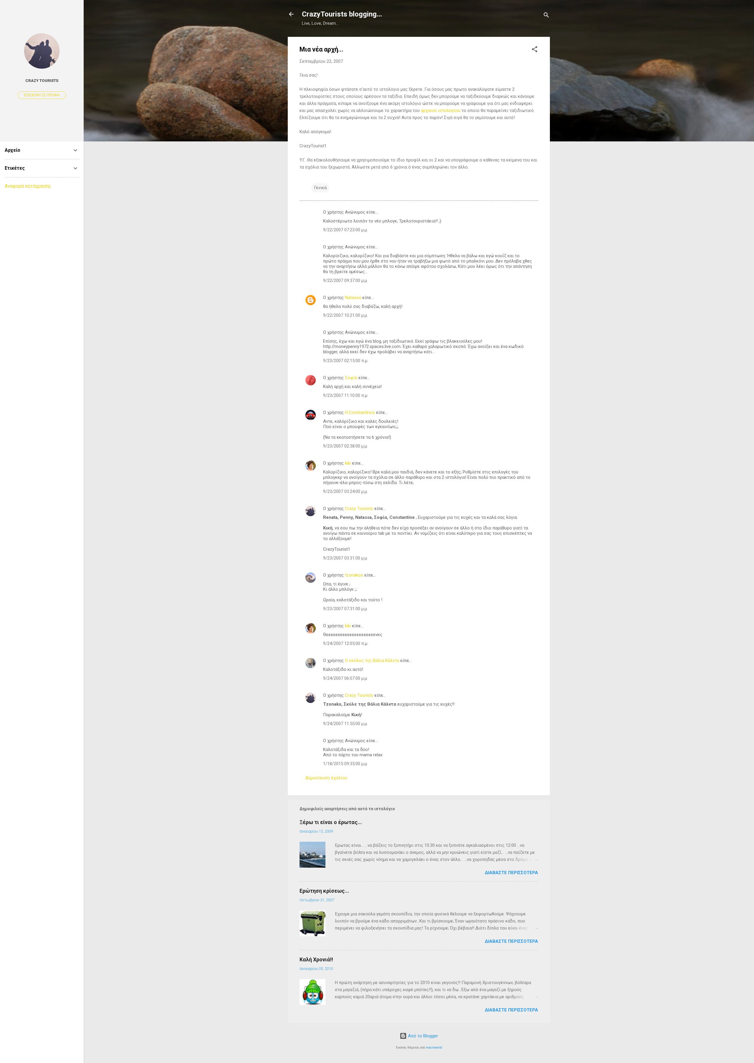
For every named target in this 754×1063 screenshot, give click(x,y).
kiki (348, 463)
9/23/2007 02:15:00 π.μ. (345, 360)
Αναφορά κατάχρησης (28, 186)
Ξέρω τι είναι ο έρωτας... (331, 822)
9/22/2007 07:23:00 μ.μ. (345, 229)
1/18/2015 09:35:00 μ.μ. (345, 763)
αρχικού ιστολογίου (440, 110)
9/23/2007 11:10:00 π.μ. (345, 395)
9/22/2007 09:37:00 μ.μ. (345, 280)
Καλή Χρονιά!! (316, 959)
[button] (534, 50)
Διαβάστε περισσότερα (511, 872)
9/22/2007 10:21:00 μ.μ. (345, 315)
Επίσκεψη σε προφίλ (42, 95)
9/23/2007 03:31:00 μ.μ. (345, 558)
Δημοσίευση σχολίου (326, 777)
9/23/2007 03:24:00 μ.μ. (345, 491)
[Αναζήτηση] (546, 16)
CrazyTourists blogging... (342, 14)
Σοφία (351, 377)
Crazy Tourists (359, 508)
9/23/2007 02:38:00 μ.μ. (345, 446)
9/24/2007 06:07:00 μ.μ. (345, 678)
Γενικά (320, 187)
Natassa (353, 297)
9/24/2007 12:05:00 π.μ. (345, 643)
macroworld (434, 1047)
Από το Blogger (422, 1036)
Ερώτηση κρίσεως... (324, 891)
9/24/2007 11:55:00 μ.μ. (345, 723)
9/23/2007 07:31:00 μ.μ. (345, 608)
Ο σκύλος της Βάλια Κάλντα (372, 660)
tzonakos (354, 575)
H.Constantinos (360, 412)
